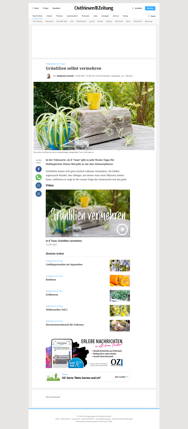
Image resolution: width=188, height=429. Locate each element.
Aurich (92, 21)
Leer (72, 21)
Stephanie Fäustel (65, 75)
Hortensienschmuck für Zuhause (65, 324)
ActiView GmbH (106, 421)
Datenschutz (65, 419)
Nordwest (49, 21)
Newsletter (56, 8)
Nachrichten (37, 16)
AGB (57, 419)
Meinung (148, 21)
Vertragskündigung (103, 419)
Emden (100, 21)
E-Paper (45, 8)
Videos (49, 16)
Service (116, 16)
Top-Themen (37, 21)
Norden (109, 21)
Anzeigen (105, 16)
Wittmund (119, 21)
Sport (128, 21)
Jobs (95, 16)
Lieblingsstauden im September (64, 264)
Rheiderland (81, 21)
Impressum (76, 419)
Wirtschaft (138, 21)
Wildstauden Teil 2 (56, 309)
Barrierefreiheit (88, 419)
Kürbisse (51, 279)
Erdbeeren (52, 294)
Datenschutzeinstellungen (122, 419)
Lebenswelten (72, 16)
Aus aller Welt (61, 21)
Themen (59, 16)
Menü (36, 8)
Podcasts (85, 16)
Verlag (125, 16)
